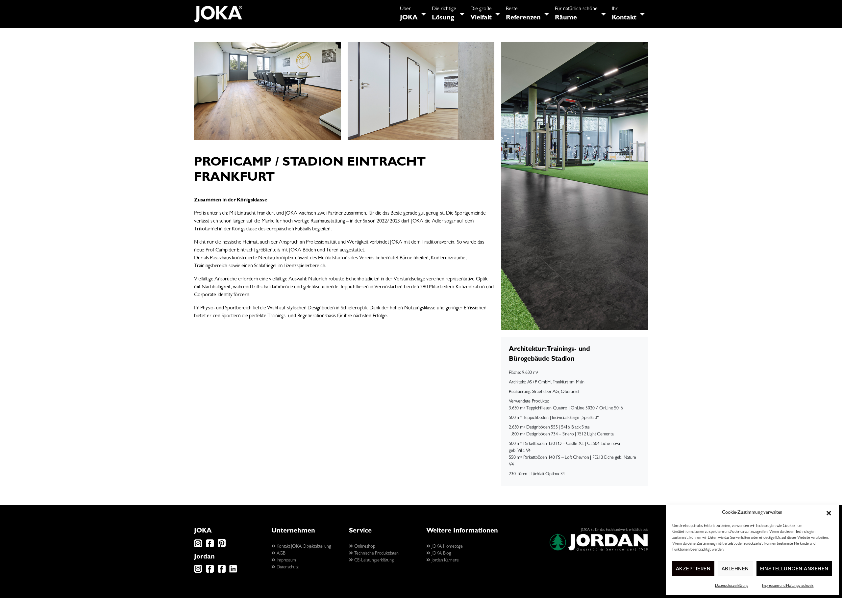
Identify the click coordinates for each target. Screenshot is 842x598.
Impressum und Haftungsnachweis (788, 586)
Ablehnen (735, 568)
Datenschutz (287, 567)
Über (409, 14)
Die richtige (444, 14)
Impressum (286, 560)
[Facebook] (210, 546)
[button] (829, 513)
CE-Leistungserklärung (373, 560)
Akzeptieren (693, 568)
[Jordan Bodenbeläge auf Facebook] (210, 571)
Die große (481, 14)
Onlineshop (364, 546)
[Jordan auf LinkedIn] (233, 571)
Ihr (624, 14)
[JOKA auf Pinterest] (222, 546)
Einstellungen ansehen (794, 568)
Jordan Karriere (444, 560)
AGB (280, 553)
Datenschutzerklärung (731, 586)
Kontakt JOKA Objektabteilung (303, 546)
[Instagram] (198, 546)
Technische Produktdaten (376, 553)
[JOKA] (218, 14)
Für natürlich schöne (576, 14)
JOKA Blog (440, 553)
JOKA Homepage (446, 546)
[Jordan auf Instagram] (198, 571)
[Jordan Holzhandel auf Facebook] (222, 571)
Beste (523, 14)
